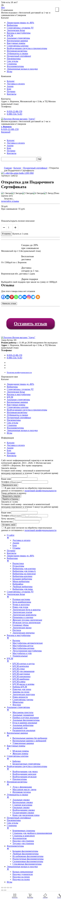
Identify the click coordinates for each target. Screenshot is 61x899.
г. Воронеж (6, 126)
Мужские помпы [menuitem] (20, 751)
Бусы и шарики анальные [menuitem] (24, 722)
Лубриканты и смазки (17, 53)
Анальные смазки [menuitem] (21, 800)
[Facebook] (3, 297)
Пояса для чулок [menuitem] (20, 607)
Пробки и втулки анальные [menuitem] (25, 717)
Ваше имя (6, 479)
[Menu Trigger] (57, 9)
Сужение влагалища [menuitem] (22, 805)
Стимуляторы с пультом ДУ (20, 28)
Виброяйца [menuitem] (17, 584)
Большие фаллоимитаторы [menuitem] (25, 851)
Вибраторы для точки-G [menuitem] (24, 571)
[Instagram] (29, 297)
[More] (38, 297)
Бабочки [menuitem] (16, 761)
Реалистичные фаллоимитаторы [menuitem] (28, 859)
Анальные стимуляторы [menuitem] (18, 708)
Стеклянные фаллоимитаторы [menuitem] (27, 864)
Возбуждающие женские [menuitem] (24, 774)
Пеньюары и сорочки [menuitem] (22, 617)
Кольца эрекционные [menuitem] (22, 871)
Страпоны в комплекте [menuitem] (23, 835)
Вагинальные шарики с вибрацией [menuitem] (29, 740)
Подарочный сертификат (19, 56)
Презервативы (14, 58)
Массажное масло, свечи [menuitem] (24, 789)
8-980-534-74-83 (14, 114)
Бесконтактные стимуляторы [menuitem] (26, 764)
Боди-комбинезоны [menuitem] (21, 602)
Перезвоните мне (9, 485)
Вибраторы (12, 25)
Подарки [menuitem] (11, 550)
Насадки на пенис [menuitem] (21, 877)
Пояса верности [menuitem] (20, 697)
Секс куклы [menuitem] (12, 823)
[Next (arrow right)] (5, 890)
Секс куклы (12, 61)
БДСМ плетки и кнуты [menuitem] (23, 663)
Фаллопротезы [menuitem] (19, 838)
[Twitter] (20, 297)
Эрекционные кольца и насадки (22, 69)
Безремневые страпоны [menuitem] (23, 830)
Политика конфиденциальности (19, 372)
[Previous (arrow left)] (2, 890)
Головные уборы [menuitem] (20, 625)
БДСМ (10, 35)
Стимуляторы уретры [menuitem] (22, 699)
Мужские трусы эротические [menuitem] (26, 622)
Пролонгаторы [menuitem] (19, 779)
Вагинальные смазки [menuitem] (22, 802)
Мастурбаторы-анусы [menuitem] (22, 645)
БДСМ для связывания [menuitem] (23, 671)
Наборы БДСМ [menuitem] (19, 686)
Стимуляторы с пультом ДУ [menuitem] (20, 591)
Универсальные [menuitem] (20, 656)
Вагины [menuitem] (16, 640)
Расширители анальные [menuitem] (23, 730)
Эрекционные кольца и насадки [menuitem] (22, 867)
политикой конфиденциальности (40, 490)
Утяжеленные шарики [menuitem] (23, 743)
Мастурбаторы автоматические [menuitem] (27, 643)
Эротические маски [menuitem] (21, 627)
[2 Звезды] (16, 193)
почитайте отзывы (10, 201)
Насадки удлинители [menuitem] (22, 874)
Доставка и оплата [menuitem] (21, 540)
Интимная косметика (17, 51)
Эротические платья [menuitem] (22, 612)
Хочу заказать (7, 518)
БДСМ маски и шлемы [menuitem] (23, 684)
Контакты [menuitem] (11, 553)
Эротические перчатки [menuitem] (23, 633)
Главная (8, 168)
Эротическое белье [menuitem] (16, 595)
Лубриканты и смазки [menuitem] (17, 795)
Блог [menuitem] (14, 545)
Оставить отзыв (30, 323)
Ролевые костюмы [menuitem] (21, 599)
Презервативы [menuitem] (14, 820)
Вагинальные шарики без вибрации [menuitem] (29, 738)
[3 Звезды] (27, 193)
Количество (6, 521)
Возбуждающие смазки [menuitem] (23, 810)
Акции (10, 86)
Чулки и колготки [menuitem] (21, 604)
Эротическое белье (16, 30)
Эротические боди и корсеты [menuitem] (26, 609)
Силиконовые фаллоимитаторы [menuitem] (27, 861)
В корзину (6, 234)
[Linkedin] (7, 297)
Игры (9, 71)
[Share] (5, 887)
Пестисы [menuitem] (16, 630)
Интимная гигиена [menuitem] (21, 792)
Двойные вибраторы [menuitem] (22, 586)
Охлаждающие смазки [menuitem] (23, 812)
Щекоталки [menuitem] (17, 702)
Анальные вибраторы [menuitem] (22, 725)
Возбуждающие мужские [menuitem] (24, 776)
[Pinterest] (12, 297)
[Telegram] (33, 297)
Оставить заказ (8, 525)
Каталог (11, 81)
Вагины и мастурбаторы (18, 33)
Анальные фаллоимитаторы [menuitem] (26, 720)
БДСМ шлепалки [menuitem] (20, 666)
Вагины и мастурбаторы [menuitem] (18, 636)
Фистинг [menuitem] (16, 704)
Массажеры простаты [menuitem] (22, 712)
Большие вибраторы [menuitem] (22, 579)
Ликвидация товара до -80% (20, 22)
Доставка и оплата (16, 83)
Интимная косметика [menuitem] (17, 783)
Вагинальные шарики (17, 40)
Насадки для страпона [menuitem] (23, 841)
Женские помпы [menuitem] (20, 753)
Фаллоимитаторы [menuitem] (15, 847)
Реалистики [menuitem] (18, 563)
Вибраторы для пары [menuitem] (22, 589)
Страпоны (12, 64)
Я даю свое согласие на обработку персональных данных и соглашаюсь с (28, 489)
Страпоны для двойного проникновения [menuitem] (32, 833)
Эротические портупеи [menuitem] (23, 694)
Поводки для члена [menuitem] (21, 689)
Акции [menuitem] (15, 543)
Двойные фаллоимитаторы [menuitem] (25, 853)
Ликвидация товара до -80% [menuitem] (20, 555)
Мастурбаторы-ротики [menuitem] (23, 648)
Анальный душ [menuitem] (19, 728)
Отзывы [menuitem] (16, 548)
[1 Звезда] (6, 193)
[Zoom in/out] (11, 887)
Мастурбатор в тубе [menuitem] (22, 653)
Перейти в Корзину (10, 499)
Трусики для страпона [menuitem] (23, 843)
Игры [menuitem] (9, 882)
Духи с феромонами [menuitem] (22, 787)
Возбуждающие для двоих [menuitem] (25, 771)
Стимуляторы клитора (17, 46)
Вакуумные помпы (16, 43)
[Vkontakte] (24, 297)
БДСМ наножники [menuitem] (21, 676)
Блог (9, 89)
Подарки (11, 91)
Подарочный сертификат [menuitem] (19, 818)
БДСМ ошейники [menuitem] (20, 679)
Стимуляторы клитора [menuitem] (17, 757)
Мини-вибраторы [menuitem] (21, 581)
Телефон (11, 482)
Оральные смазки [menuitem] (21, 807)
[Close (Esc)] (2, 887)
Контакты (11, 94)
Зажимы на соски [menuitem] (20, 692)
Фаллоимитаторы (15, 66)
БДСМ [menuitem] (10, 659)
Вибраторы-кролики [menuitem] (22, 576)
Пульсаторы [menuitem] (18, 566)
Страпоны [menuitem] (12, 826)
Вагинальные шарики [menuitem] (17, 734)
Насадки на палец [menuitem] (21, 879)
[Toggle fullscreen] (8, 887)
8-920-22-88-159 (14, 111)
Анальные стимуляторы (18, 38)
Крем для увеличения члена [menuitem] (25, 815)
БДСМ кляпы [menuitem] (18, 681)
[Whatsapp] (16, 297)
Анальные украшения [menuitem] (23, 715)
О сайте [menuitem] (10, 536)
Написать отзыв (9, 303)
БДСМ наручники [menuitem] (21, 674)
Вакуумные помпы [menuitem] (16, 747)
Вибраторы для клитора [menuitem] (24, 568)
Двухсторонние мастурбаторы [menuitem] (27, 651)
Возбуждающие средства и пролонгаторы (27, 48)
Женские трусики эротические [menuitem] (27, 620)
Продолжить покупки (11, 496)
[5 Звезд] (48, 193)
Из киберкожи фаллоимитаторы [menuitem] (27, 856)
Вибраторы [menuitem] (12, 559)
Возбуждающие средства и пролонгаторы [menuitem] (27, 767)
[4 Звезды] (38, 193)
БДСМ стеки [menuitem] (18, 669)
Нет (3, 7)
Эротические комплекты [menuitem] (24, 615)
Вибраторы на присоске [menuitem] (24, 573)
